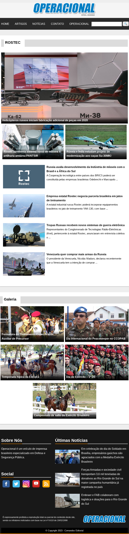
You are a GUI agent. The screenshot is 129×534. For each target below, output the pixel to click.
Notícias (38, 23)
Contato (57, 23)
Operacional (79, 23)
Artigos (21, 23)
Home (5, 23)
